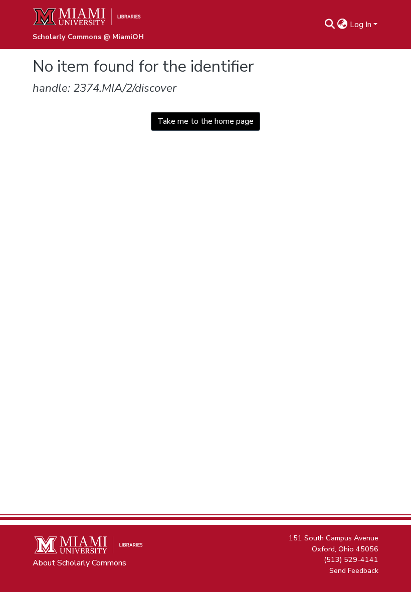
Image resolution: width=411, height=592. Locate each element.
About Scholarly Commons (79, 562)
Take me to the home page (205, 121)
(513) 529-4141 (351, 559)
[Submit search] (330, 25)
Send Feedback (353, 570)
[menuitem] (342, 25)
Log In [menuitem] (360, 24)
